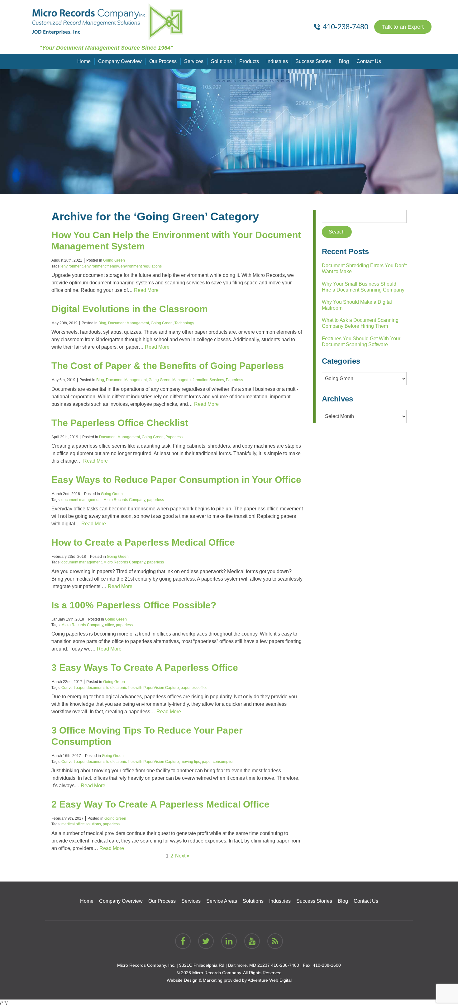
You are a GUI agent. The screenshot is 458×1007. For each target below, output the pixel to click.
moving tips (190, 761)
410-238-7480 (285, 965)
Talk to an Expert (403, 27)
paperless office (194, 687)
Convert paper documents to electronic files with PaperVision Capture (120, 687)
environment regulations (141, 266)
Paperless (234, 380)
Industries (277, 61)
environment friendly (101, 266)
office (109, 625)
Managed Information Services (198, 380)
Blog (344, 61)
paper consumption (218, 761)
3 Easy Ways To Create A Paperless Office (144, 667)
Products (249, 61)
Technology (184, 323)
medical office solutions (81, 824)
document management (81, 500)
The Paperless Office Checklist (119, 423)
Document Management (128, 323)
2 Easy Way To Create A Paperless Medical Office (160, 804)
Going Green (114, 260)
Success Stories (313, 61)
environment (72, 266)
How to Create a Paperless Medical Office (143, 542)
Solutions (221, 61)
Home (84, 61)
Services (193, 61)
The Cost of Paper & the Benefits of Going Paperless (167, 366)
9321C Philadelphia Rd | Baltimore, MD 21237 (224, 965)
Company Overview (120, 61)
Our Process (163, 61)
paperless (155, 500)
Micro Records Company (124, 500)
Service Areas (221, 901)
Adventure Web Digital (270, 980)
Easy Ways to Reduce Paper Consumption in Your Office (176, 479)
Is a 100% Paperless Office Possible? (133, 605)
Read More (146, 290)
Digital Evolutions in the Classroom (129, 309)
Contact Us (368, 61)
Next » (182, 855)
